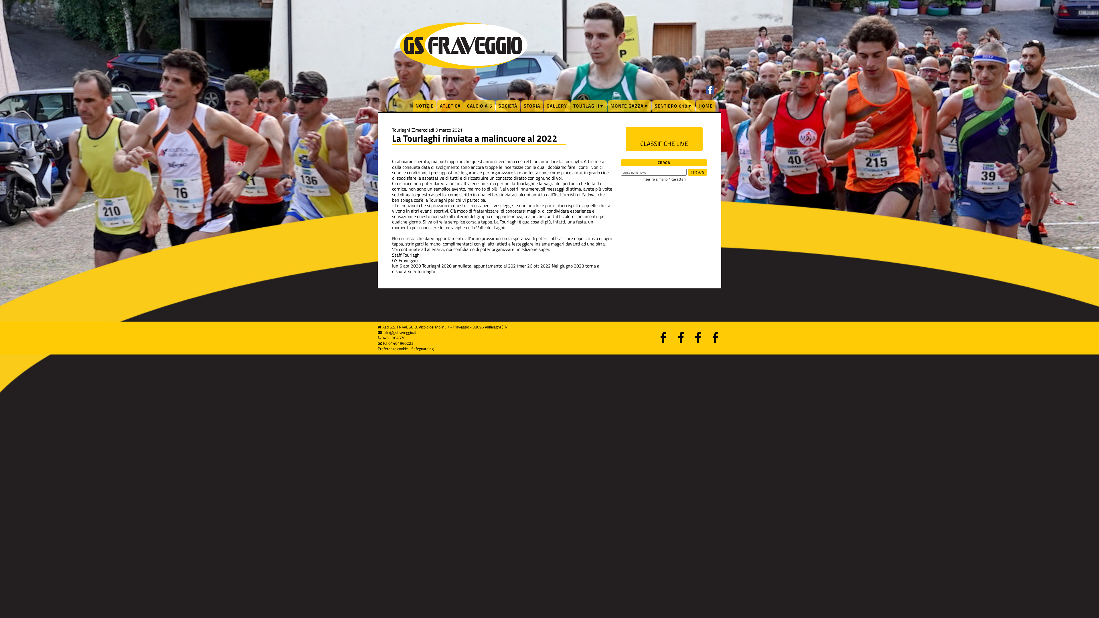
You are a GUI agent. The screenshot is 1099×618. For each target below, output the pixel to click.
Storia (532, 105)
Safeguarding (422, 349)
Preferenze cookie (393, 349)
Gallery (557, 105)
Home (706, 105)
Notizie (425, 105)
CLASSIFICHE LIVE (664, 143)
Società (508, 105)
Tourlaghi (401, 129)
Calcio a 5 (479, 105)
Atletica (450, 105)
